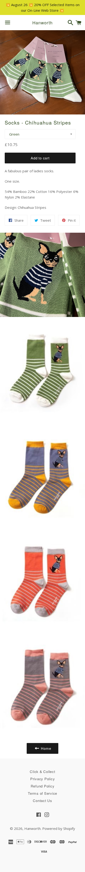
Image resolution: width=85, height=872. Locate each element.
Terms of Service (42, 793)
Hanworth (42, 23)
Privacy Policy (42, 778)
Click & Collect (42, 771)
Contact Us (42, 800)
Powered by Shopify (58, 828)
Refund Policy (43, 786)
